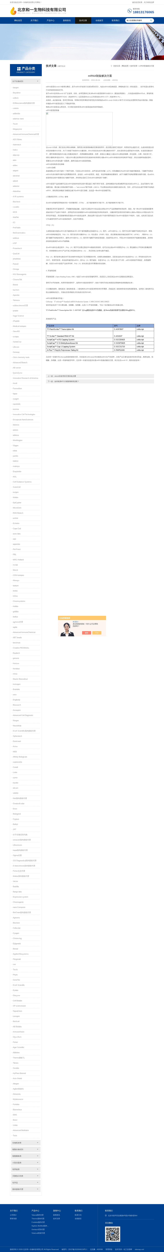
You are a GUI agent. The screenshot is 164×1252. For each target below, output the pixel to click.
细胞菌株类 (16, 1156)
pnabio (15, 311)
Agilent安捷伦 (18, 1089)
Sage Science (18, 316)
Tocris (15, 969)
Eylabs (15, 990)
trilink (15, 451)
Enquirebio (17, 471)
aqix (14, 539)
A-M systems (18, 196)
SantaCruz (17, 342)
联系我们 (115, 20)
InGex (15, 596)
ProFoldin (16, 228)
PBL (14, 554)
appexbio (16, 544)
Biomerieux (17, 1110)
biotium (16, 586)
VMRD (15, 793)
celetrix (16, 108)
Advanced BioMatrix (21, 1130)
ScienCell (16, 487)
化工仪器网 (128, 1249)
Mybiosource (18, 1099)
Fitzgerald (17, 959)
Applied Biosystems (21, 954)
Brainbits (16, 689)
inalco (15, 150)
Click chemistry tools (21, 357)
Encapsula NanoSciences (23, 420)
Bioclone (16, 923)
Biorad (15, 949)
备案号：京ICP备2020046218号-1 (74, 1249)
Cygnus (16, 819)
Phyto (15, 975)
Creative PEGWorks (21, 648)
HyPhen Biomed (19, 1073)
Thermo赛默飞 (18, 1058)
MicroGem (17, 508)
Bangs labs (17, 892)
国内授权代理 (17, 1189)
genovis (16, 658)
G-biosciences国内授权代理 (24, 866)
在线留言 (99, 20)
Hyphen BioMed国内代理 (41, 1226)
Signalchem (17, 1011)
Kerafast (16, 669)
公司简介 (13, 1215)
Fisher (15, 1042)
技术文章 (83, 20)
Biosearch (17, 705)
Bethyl (15, 824)
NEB (15, 752)
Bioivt (15, 1120)
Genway (16, 352)
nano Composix (19, 907)
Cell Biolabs (17, 1001)
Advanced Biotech (20, 362)
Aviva (15, 746)
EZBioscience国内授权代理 (24, 103)
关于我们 (34, 20)
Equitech (16, 653)
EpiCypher (17, 503)
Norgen (16, 720)
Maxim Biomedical (20, 679)
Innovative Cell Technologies (24, 414)
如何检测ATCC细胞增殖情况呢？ (67, 381)
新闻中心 (57, 1211)
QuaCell (16, 254)
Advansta (16, 1094)
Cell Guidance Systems (22, 482)
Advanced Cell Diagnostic (23, 715)
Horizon (16, 663)
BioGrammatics (19, 233)
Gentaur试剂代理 (38, 1229)
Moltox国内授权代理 (21, 876)
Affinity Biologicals (20, 757)
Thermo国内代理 (38, 1219)
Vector (15, 881)
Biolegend (17, 814)
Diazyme (16, 995)
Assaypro (17, 710)
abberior (16, 186)
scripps (16, 337)
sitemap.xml (139, 1249)
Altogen (16, 1084)
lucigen (15, 492)
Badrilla (16, 886)
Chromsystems (19, 601)
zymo (15, 778)
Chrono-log (17, 938)
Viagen (15, 445)
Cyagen (16, 933)
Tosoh (15, 124)
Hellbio (15, 606)
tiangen (16, 88)
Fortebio (16, 1104)
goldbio (15, 611)
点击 (38, 81)
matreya (16, 466)
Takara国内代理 (37, 1215)
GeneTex (16, 980)
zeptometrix (17, 762)
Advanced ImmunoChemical (24, 632)
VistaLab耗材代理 (38, 1233)
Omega (16, 269)
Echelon (16, 523)
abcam (15, 788)
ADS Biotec (17, 139)
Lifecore (16, 347)
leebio (15, 591)
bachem (16, 290)
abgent (15, 171)
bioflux (15, 617)
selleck (15, 98)
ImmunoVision (18, 1032)
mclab (15, 565)
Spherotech (17, 736)
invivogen (16, 684)
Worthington (17, 440)
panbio (15, 456)
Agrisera (16, 918)
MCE (15, 212)
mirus (15, 674)
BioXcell (16, 1021)
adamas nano (18, 119)
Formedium (17, 388)
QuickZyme (17, 373)
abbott (15, 181)
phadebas (17, 259)
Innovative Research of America (25, 378)
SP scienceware (19, 1006)
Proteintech (17, 248)
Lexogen (16, 1016)
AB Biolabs (17, 1027)
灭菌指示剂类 (17, 1176)
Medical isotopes (19, 326)
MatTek (16, 217)
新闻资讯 (67, 20)
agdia (15, 627)
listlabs (15, 497)
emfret (15, 518)
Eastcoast (17, 741)
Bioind (15, 285)
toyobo (15, 783)
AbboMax (17, 191)
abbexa (16, 435)
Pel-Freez (17, 549)
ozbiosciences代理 (20, 305)
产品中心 (51, 20)
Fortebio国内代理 (38, 1222)
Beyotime (16, 93)
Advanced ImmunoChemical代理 (26, 134)
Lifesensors (17, 845)
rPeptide (16, 321)
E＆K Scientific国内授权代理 (24, 731)
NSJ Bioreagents (19, 274)
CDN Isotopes (18, 575)
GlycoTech (17, 1037)
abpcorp (16, 155)
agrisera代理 (18, 622)
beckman (16, 643)
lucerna (16, 409)
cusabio (16, 207)
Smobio (16, 1068)
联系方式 (78, 1215)
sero (14, 695)
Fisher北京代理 (19, 871)
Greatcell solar (18, 803)
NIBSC (15, 461)
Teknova (16, 300)
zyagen (16, 399)
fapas (15, 394)
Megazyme (17, 129)
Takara (15, 1063)
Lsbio (15, 772)
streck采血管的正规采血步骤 (65, 376)
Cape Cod (17, 528)
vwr (14, 964)
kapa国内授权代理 (20, 850)
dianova (16, 425)
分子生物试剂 (17, 81)
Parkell (15, 264)
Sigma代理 (17, 855)
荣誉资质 (13, 1219)
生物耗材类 (16, 1143)
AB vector (17, 368)
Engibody (16, 700)
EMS (15, 1115)
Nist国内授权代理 (20, 798)
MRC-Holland (18, 560)
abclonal (16, 176)
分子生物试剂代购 (20, 835)
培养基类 (16, 1169)
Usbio (15, 1125)
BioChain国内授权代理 (22, 912)
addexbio (16, 113)
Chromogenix (18, 902)
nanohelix (16, 404)
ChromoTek (17, 279)
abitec (15, 165)
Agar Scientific (18, 1047)
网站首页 (18, 20)
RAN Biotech (18, 513)
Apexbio (16, 295)
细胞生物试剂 (17, 1149)
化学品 (15, 1183)
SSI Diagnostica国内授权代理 (24, 861)
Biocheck (16, 202)
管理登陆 (109, 1249)
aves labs (17, 534)
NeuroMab (17, 726)
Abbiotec (16, 1052)
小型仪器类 (16, 1163)
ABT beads (17, 637)
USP (15, 243)
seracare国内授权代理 (22, 840)
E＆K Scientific (19, 985)
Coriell (15, 767)
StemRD (16, 331)
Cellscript (16, 928)
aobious (16, 238)
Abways (16, 580)
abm (14, 160)
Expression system (20, 897)
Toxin (15, 1135)
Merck (15, 570)
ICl (14, 222)
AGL (15, 477)
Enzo (15, 809)
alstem (15, 430)
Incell (15, 383)
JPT (14, 829)
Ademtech (17, 145)
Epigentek (17, 944)
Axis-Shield (17, 1078)
